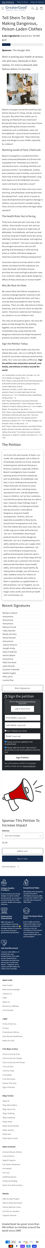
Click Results (8, 1010)
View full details (9, 866)
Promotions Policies (11, 1032)
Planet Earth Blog (10, 1181)
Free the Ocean (9, 1079)
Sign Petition (22, 757)
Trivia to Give (8, 1066)
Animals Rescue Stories (12, 1152)
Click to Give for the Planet (14, 1062)
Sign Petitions (8, 2)
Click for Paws (8, 1070)
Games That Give (10, 1083)
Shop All (6, 1101)
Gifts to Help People (11, 1199)
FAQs (5, 997)
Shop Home (7, 1121)
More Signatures (22, 688)
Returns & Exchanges (11, 989)
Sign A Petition (9, 1087)
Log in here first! (22, 708)
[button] (32, 8)
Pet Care (6, 1172)
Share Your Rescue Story (13, 1185)
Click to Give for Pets (11, 1054)
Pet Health (7, 1168)
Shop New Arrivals (10, 1138)
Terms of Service (29, 766)
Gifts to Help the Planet (12, 1203)
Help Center (8, 985)
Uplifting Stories (9, 1177)
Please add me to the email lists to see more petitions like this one (22, 749)
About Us (6, 1002)
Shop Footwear (9, 1117)
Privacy (6, 1028)
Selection (5, 831)
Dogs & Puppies (9, 1160)
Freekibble (7, 1075)
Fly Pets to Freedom (11, 1211)
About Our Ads (8, 1040)
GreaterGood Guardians (26, 701)
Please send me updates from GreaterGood (19, 742)
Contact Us (7, 993)
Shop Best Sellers (10, 1105)
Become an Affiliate (11, 1006)
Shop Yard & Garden (11, 1126)
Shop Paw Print (9, 1109)
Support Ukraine (9, 1215)
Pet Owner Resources (11, 1164)
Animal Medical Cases (12, 1207)
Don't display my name (17, 730)
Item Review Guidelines (12, 1036)
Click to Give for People (12, 1058)
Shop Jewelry (8, 1130)
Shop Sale (7, 1134)
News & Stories (37, 2)
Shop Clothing (8, 1113)
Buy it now (22, 858)
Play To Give (22, 2)
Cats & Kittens (8, 1156)
